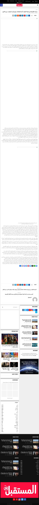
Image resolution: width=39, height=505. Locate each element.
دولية (17, 430)
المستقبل (35, 13)
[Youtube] (14, 499)
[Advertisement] (19, 275)
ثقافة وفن (16, 409)
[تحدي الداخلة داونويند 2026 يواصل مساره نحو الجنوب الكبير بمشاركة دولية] (34, 339)
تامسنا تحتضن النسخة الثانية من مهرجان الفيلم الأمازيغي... (14, 369)
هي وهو (17, 421)
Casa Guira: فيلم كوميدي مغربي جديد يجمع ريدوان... (10, 346)
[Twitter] (22, 499)
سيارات (17, 415)
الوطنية (17, 428)
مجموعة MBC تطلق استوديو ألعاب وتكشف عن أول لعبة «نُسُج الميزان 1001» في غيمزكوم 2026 (26, 326)
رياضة (17, 412)
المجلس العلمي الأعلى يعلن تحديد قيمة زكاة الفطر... (6, 359)
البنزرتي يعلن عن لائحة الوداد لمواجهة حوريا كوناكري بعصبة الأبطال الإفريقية (19, 294)
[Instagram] (19, 499)
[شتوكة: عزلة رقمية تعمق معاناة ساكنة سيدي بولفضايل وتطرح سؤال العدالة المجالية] (34, 321)
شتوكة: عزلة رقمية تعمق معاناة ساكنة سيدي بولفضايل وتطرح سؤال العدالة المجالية (26, 320)
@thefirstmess (9, 398)
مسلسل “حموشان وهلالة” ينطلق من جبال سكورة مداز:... (5, 369)
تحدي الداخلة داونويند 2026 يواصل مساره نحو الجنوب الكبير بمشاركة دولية (26, 338)
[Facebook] (25, 499)
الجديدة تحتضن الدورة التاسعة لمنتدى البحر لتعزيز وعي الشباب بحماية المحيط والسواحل (26, 344)
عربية (17, 431)
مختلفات (16, 419)
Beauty (17, 422)
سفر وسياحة (16, 427)
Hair (17, 424)
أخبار (17, 405)
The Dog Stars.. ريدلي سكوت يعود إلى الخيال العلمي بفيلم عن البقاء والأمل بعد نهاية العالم (26, 332)
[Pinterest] (17, 499)
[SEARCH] (3, 307)
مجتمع (17, 418)
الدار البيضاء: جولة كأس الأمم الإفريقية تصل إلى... (14, 359)
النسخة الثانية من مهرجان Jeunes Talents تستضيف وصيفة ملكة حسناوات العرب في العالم (19, 289)
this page (34, 355)
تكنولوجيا (16, 408)
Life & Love (16, 425)
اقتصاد (17, 406)
